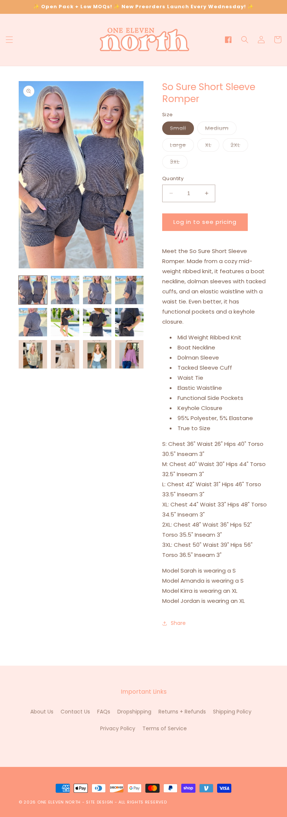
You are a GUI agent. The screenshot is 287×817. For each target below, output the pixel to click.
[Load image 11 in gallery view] (97, 354)
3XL (179, 163)
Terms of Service (164, 728)
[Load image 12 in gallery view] (129, 354)
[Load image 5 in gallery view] (33, 322)
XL (212, 146)
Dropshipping (134, 711)
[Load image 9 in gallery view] (33, 354)
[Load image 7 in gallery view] (97, 322)
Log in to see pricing (205, 222)
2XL (239, 146)
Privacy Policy (117, 728)
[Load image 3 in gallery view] (97, 290)
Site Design (99, 802)
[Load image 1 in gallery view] (33, 290)
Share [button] (178, 623)
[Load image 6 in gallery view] (65, 322)
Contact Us (75, 711)
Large (182, 146)
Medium (221, 129)
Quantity (172, 178)
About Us (41, 711)
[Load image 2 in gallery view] (65, 290)
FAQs (103, 711)
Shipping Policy (232, 711)
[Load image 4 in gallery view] (129, 290)
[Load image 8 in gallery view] (129, 322)
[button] (9, 39)
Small (182, 129)
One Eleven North (59, 802)
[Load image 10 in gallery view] (65, 354)
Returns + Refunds (182, 711)
